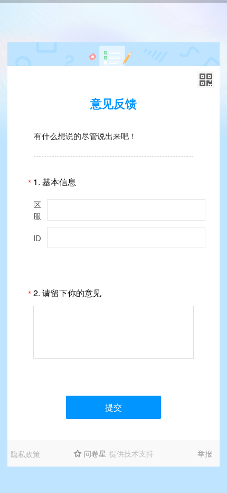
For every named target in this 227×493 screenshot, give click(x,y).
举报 (204, 453)
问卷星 (95, 453)
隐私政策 (25, 454)
